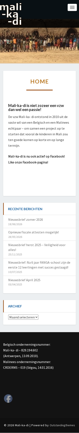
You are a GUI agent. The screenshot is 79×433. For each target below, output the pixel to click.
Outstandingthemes (62, 425)
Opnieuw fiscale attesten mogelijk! (33, 232)
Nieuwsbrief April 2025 (24, 280)
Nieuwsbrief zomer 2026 (25, 219)
